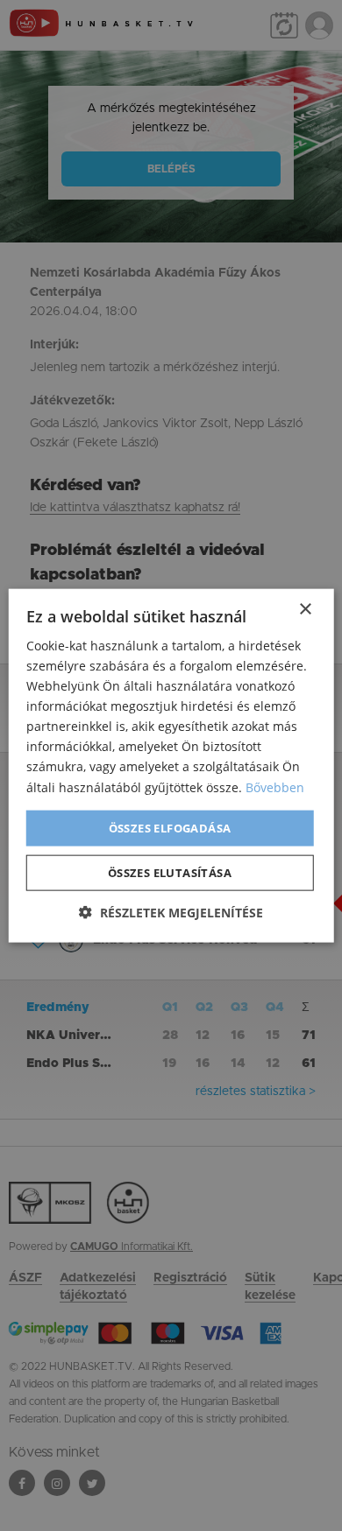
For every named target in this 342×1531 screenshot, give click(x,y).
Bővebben (275, 786)
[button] (171, 912)
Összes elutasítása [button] (170, 873)
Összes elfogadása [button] (170, 827)
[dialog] (171, 765)
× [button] (304, 608)
